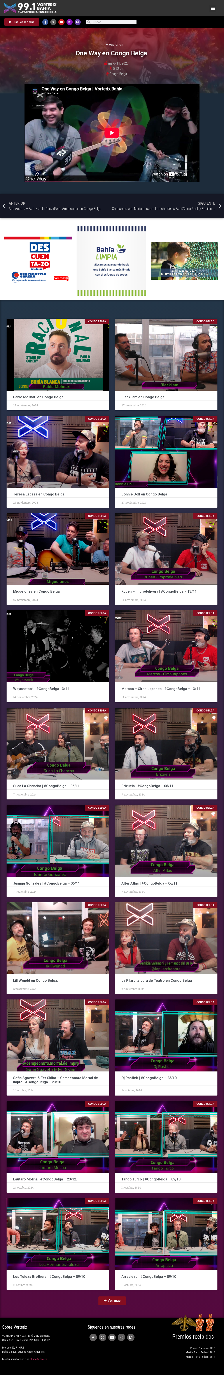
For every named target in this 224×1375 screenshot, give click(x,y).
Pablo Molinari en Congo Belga (38, 397)
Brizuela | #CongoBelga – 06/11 (147, 786)
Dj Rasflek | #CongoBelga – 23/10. (149, 1078)
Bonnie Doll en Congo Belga (144, 494)
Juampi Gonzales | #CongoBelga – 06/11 (47, 883)
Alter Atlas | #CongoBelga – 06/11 (149, 883)
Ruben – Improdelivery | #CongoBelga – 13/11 (159, 591)
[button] (212, 8)
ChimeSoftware (38, 1359)
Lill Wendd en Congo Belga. (35, 980)
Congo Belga (118, 74)
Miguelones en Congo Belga (36, 591)
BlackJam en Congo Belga (142, 397)
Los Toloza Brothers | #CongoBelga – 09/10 (49, 1277)
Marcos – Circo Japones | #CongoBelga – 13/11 (160, 689)
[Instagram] (69, 22)
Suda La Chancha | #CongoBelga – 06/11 (46, 786)
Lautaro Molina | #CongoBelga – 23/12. (45, 1179)
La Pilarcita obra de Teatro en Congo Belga (156, 980)
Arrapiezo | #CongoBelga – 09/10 (148, 1277)
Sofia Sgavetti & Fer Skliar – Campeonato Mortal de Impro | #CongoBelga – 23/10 (55, 1080)
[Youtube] (61, 22)
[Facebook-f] (45, 22)
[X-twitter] (53, 22)
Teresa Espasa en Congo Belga (39, 494)
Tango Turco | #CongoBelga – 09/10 (150, 1179)
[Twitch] (78, 22)
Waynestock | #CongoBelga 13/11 (41, 689)
